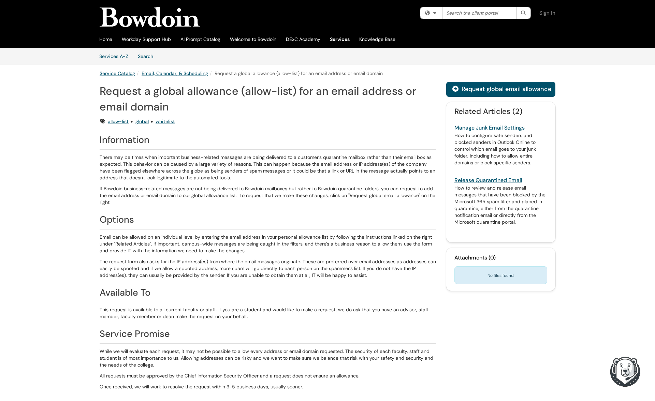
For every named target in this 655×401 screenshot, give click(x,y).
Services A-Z (113, 56)
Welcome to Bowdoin (253, 39)
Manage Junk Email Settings (489, 127)
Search (148, 56)
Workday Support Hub (146, 39)
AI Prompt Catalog (200, 39)
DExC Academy (303, 39)
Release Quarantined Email (488, 180)
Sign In (547, 13)
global (142, 121)
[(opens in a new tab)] (150, 17)
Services (340, 39)
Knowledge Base (377, 39)
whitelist (165, 121)
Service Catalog (117, 73)
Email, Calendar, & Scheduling (175, 73)
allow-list (118, 121)
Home (105, 39)
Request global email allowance (505, 89)
